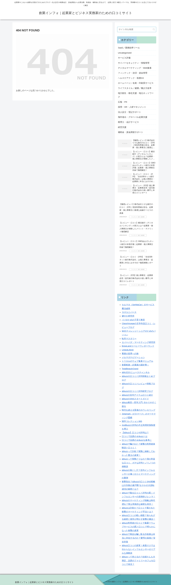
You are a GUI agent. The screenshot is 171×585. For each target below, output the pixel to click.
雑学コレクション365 (132, 421)
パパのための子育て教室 (133, 320)
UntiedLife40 (128, 350)
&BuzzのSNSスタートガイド (135, 399)
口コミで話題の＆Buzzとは (134, 436)
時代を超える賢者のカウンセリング (138, 410)
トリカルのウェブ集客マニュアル (137, 361)
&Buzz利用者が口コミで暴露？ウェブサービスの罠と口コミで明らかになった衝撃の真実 (138, 527)
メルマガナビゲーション (133, 357)
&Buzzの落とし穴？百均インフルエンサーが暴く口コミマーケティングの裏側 (138, 474)
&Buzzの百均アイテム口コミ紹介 (137, 395)
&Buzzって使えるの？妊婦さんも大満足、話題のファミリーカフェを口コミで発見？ (138, 560)
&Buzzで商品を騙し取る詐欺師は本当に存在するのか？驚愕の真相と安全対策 (138, 538)
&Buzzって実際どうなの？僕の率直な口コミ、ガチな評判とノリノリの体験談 (138, 463)
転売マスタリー (129, 338)
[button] (154, 29)
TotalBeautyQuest (130, 369)
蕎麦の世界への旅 (130, 353)
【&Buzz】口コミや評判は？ (135, 432)
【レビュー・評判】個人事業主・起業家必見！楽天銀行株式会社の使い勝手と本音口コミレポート (136, 278)
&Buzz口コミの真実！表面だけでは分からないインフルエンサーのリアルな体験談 (138, 549)
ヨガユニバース (129, 312)
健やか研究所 (128, 316)
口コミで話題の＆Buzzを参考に (137, 440)
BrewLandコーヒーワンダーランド (138, 346)
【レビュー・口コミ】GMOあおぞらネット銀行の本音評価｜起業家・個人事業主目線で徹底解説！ (136, 244)
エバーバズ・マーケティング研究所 (138, 342)
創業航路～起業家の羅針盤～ (135, 365)
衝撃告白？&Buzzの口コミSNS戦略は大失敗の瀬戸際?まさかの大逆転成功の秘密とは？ (138, 485)
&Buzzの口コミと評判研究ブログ (137, 391)
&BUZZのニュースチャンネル (136, 372)
